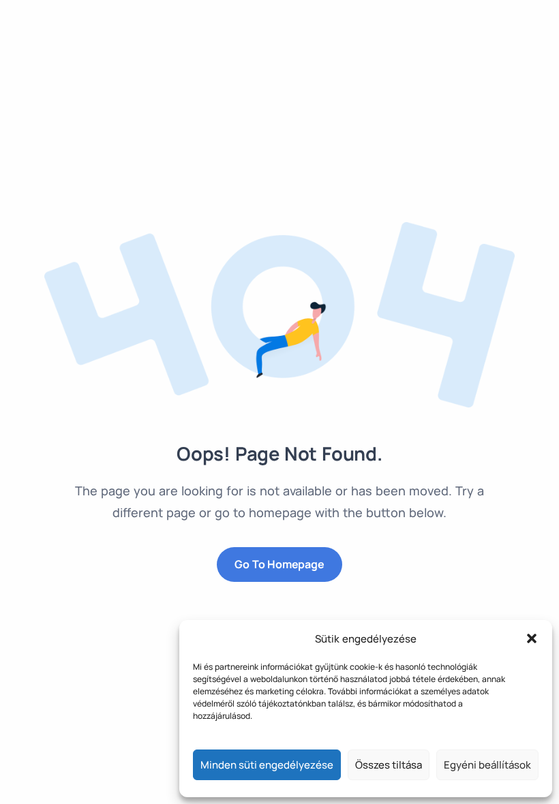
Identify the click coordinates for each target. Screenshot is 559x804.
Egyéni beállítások (487, 765)
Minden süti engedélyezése (266, 765)
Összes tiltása (388, 765)
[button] (532, 638)
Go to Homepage (279, 564)
